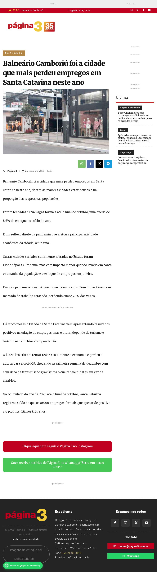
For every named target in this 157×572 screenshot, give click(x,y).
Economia (14, 53)
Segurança (125, 152)
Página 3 (12, 171)
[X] (99, 164)
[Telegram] (108, 164)
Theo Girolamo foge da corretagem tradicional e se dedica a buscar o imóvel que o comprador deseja (135, 116)
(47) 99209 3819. (71, 553)
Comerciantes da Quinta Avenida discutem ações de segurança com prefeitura (133, 160)
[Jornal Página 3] (31, 26)
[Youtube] (149, 10)
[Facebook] (143, 10)
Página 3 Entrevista (130, 107)
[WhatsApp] (82, 164)
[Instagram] (131, 10)
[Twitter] (137, 10)
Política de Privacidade (26, 539)
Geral (122, 130)
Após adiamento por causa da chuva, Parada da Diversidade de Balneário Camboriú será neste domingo (134, 139)
